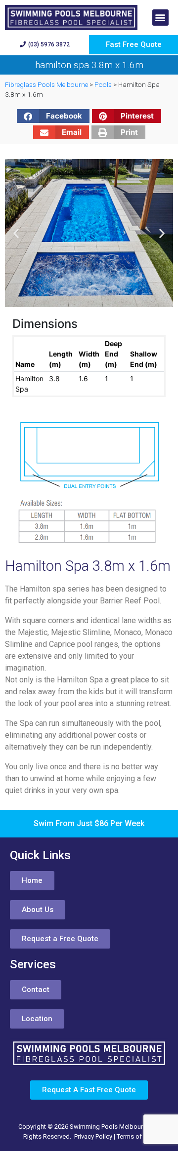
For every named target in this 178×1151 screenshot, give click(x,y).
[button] (160, 17)
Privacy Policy (93, 1136)
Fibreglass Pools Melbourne (46, 84)
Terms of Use (136, 1136)
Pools (103, 84)
